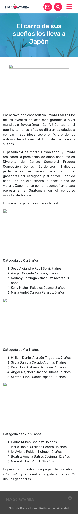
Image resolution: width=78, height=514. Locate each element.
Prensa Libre (28, 508)
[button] (47, 7)
